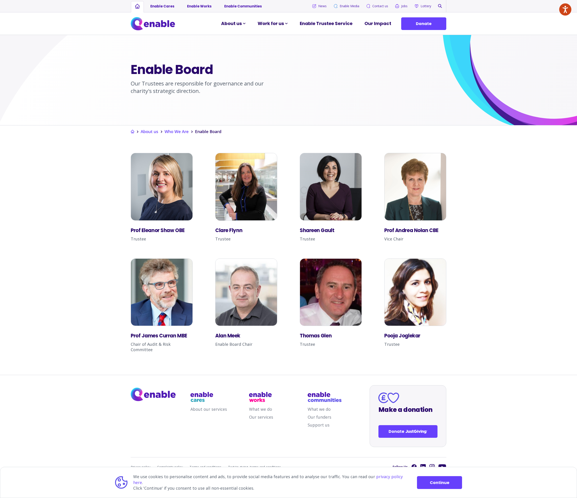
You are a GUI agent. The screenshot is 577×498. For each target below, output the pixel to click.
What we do (260, 409)
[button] (440, 6)
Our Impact (377, 23)
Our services (261, 417)
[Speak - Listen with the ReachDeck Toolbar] (565, 9)
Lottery (426, 6)
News (322, 6)
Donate (424, 23)
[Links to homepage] (137, 6)
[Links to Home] (153, 23)
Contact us (380, 6)
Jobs (404, 6)
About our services (208, 409)
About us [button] (231, 23)
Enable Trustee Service (326, 23)
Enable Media (349, 6)
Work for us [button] (271, 23)
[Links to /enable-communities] (324, 397)
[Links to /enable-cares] (207, 397)
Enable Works (199, 6)
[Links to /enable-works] (266, 397)
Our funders (319, 417)
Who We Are (177, 131)
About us (149, 131)
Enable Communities (243, 6)
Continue (439, 482)
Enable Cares (162, 6)
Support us (319, 425)
